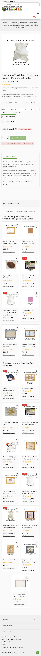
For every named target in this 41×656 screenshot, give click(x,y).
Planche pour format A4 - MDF (10, 346)
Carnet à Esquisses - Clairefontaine (29, 527)
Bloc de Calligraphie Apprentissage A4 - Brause (10, 458)
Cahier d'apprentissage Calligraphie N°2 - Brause (9, 389)
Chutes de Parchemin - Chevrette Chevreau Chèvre (30, 458)
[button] (13, 1)
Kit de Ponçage (27, 388)
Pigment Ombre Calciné (8, 277)
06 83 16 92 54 (18, 647)
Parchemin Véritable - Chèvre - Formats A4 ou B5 (30, 277)
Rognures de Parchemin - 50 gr (29, 561)
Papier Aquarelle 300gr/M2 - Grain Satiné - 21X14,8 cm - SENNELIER (10, 492)
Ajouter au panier (17, 138)
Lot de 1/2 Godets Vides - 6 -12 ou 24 (29, 346)
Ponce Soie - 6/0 (9, 560)
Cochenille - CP (28, 310)
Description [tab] (10, 156)
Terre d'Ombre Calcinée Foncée (28, 243)
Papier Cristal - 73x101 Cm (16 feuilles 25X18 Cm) (10, 243)
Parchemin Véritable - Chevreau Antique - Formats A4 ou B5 (11, 527)
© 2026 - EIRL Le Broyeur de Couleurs (15, 653)
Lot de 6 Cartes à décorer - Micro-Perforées (19, 595)
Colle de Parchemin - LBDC (10, 424)
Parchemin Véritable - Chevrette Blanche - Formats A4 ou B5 (11, 311)
